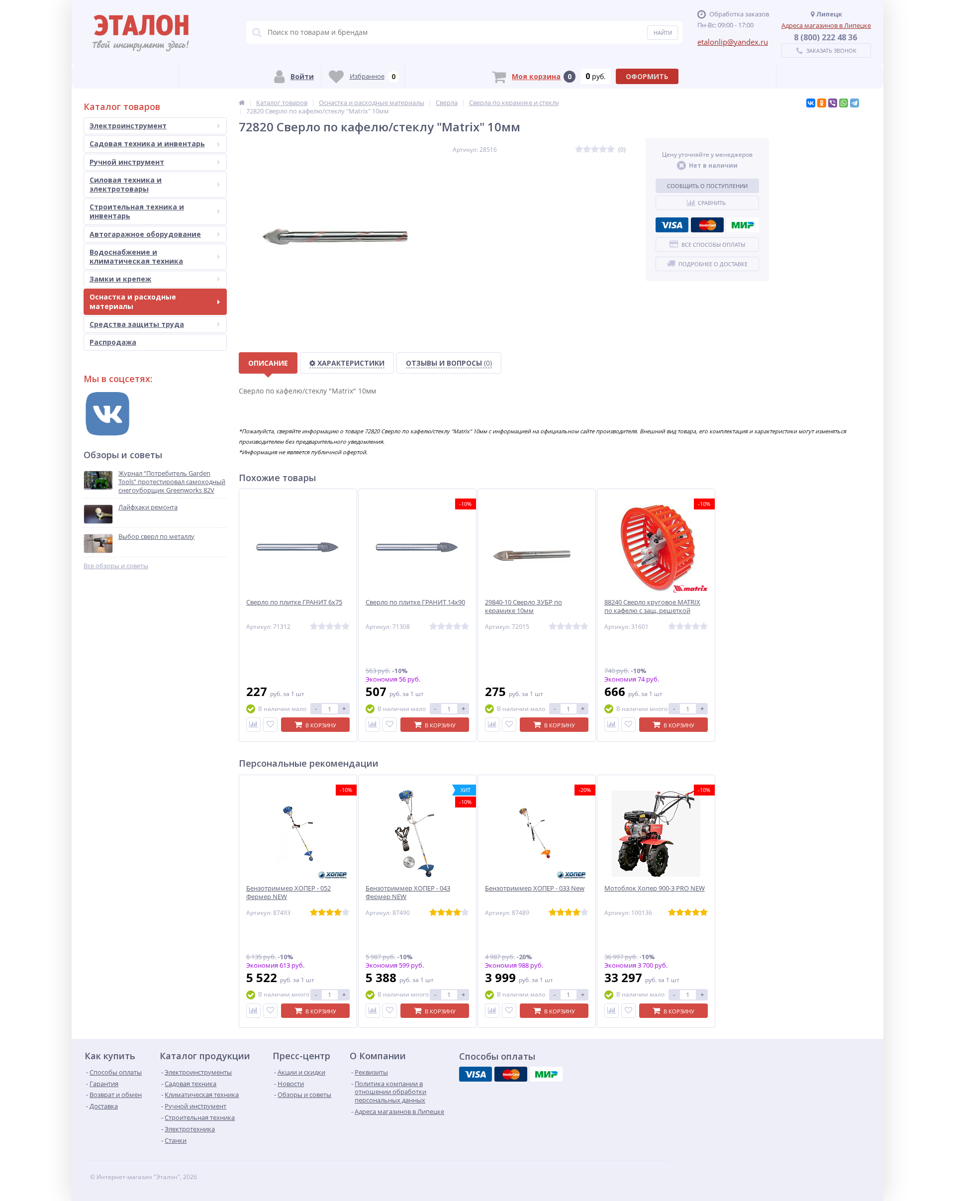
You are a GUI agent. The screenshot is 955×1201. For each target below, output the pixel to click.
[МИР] (742, 224)
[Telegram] (854, 103)
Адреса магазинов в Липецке (826, 25)
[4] (603, 149)
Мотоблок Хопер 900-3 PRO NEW (654, 888)
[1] (579, 149)
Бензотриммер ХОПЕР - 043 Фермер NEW (408, 892)
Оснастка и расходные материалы (133, 301)
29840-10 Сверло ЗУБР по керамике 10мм (523, 606)
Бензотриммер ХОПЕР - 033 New (534, 888)
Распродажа (113, 342)
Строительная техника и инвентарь (137, 211)
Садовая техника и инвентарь (147, 143)
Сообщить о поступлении (707, 186)
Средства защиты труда (137, 324)
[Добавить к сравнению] (253, 724)
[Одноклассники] (821, 103)
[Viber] (832, 103)
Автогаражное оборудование (145, 234)
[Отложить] (270, 724)
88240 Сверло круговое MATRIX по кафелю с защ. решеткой (652, 606)
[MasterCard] (707, 224)
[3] (595, 149)
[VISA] (672, 224)
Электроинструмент (128, 125)
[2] (587, 149)
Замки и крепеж (120, 279)
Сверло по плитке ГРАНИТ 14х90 (415, 602)
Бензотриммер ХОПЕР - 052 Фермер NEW (288, 892)
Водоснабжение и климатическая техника (136, 256)
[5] (611, 149)
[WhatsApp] (843, 103)
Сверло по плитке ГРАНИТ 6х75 (294, 602)
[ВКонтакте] (810, 103)
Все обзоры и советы (116, 566)
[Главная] (242, 102)
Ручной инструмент (127, 162)
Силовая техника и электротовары (126, 184)
